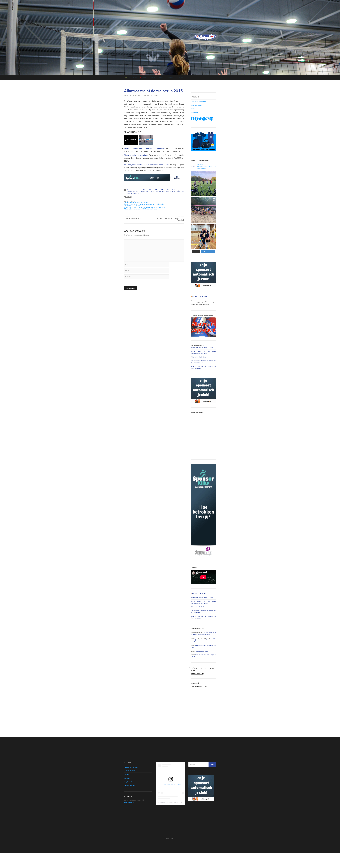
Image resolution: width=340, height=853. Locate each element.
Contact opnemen (196, 105)
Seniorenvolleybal (129, 785)
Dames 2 (147, 190)
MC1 (167, 191)
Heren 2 (176, 190)
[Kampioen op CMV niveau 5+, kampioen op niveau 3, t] (203, 236)
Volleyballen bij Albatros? (198, 101)
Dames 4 (159, 190)
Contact (182, 77)
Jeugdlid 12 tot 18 (144, 191)
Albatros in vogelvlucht (131, 767)
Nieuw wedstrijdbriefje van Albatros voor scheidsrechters (203, 640)
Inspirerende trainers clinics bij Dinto (136, 202)
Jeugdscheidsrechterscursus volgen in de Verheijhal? (170, 218)
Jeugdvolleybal (128, 782)
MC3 (174, 191)
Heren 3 (181, 190)
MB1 (160, 191)
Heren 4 (129, 191)
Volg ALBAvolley (129, 802)
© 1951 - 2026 (170, 838)
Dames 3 (153, 190)
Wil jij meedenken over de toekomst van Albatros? (144, 148)
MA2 (156, 191)
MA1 (152, 191)
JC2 (137, 191)
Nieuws (129, 193)
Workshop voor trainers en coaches (131, 140)
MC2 (171, 191)
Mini (182, 191)
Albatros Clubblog (152, 95)
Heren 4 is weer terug (201, 651)
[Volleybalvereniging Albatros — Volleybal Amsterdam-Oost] (205, 37)
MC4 (178, 191)
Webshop (127, 778)
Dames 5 (165, 190)
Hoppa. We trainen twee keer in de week (146, 140)
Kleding (193, 109)
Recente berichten (199, 593)
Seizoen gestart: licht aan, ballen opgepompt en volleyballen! (144, 204)
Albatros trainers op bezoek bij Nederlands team (140, 209)
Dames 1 (141, 190)
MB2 (163, 191)
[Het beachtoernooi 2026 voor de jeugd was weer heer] (203, 210)
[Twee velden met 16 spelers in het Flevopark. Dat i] (203, 183)
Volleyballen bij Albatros (132, 206)
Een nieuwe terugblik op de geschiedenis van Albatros (203, 633)
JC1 (134, 191)
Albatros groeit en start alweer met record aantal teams (147, 165)
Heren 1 (170, 190)
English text (194, 112)
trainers (128, 196)
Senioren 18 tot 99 (137, 193)
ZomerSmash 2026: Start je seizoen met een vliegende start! (144, 207)
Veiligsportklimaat (129, 770)
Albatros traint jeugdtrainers (136, 155)
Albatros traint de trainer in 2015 (153, 90)
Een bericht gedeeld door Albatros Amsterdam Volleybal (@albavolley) (177, 802)
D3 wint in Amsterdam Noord (133, 217)
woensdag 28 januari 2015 (134, 95)
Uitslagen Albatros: (199, 296)
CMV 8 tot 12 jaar (132, 190)
